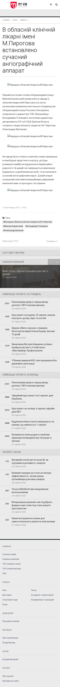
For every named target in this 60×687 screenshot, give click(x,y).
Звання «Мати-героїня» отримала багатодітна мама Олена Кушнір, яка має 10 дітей (33, 331)
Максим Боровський (13, 226)
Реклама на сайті (10, 681)
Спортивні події (9, 600)
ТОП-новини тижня (11, 564)
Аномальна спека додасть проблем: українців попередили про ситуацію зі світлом (32, 437)
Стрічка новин (9, 554)
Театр (34, 590)
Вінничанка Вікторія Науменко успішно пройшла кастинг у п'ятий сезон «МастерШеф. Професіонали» (32, 347)
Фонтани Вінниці (10, 638)
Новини (23, 20)
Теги (4, 573)
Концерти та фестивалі (42, 595)
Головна (6, 20)
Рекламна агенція (10, 621)
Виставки (7, 595)
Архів (15, 20)
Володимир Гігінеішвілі (37, 226)
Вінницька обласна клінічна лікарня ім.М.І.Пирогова (28, 222)
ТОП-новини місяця (11, 568)
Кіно (4, 590)
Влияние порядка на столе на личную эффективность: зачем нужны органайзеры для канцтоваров (31, 476)
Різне (4, 604)
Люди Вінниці (8, 642)
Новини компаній (10, 559)
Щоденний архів (10, 659)
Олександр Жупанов (13, 230)
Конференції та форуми (42, 600)
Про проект (8, 676)
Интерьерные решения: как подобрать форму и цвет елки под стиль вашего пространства (32, 505)
